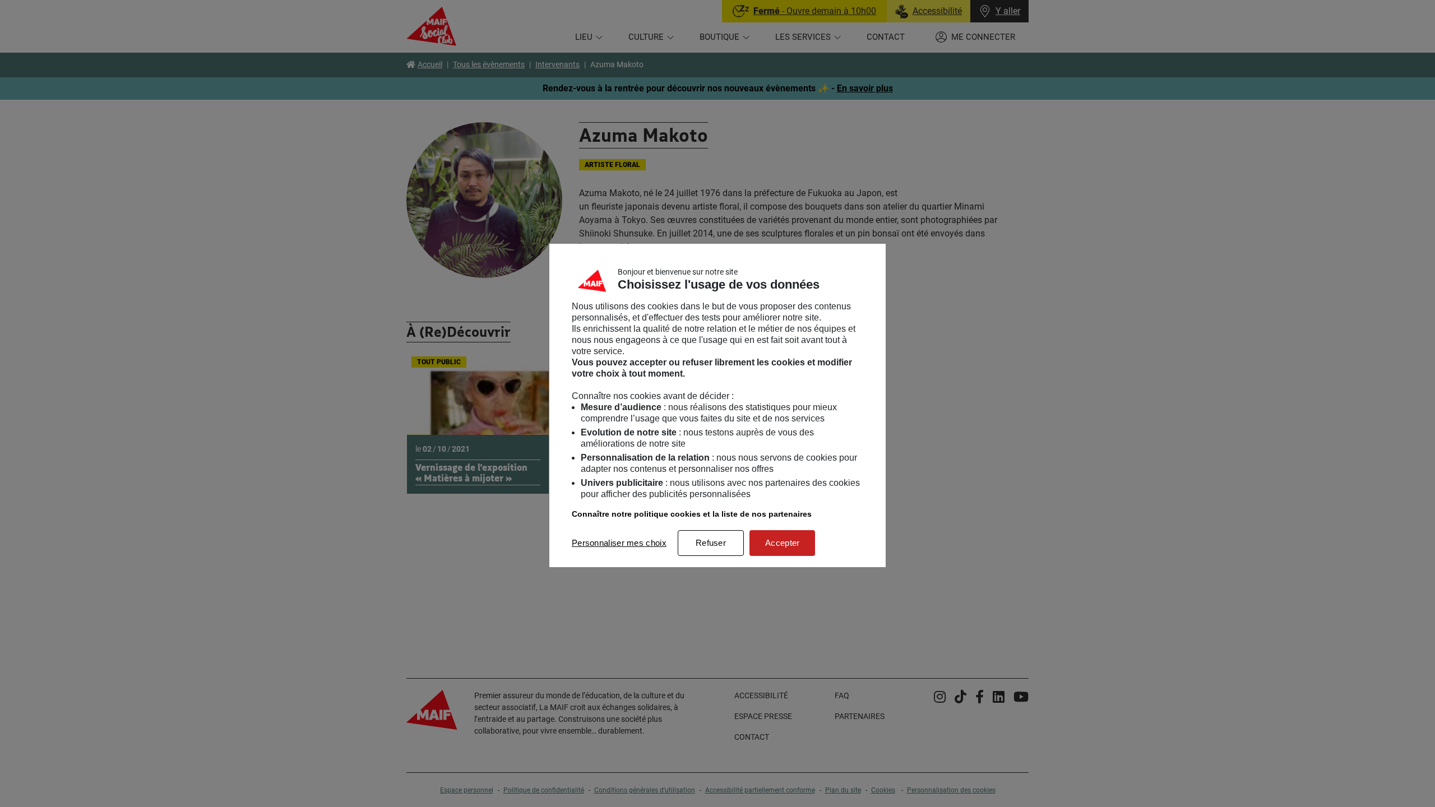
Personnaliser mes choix (619, 543)
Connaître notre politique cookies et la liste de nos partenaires (692, 513)
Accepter (782, 543)
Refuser (711, 543)
